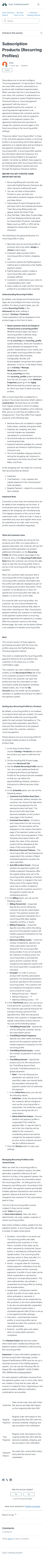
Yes (16, 1494)
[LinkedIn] (11, 1480)
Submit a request (32, 1506)
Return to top (8, 1515)
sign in (10, 1539)
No (29, 1494)
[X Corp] (7, 1480)
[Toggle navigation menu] (38, 4)
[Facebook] (3, 1480)
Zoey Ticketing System (12, 1553)
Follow (7, 70)
